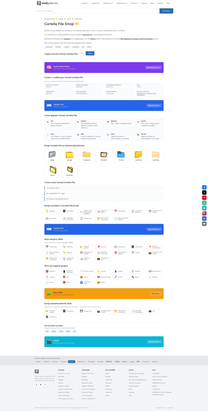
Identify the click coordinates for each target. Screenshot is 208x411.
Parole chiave (133, 377)
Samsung (108, 389)
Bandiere (61, 377)
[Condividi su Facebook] (204, 187)
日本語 (117, 362)
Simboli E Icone (87, 383)
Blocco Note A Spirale (121, 218)
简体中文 (109, 362)
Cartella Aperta (84, 247)
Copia (90, 53)
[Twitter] (40, 384)
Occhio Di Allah (85, 282)
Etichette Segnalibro (137, 311)
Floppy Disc (86, 311)
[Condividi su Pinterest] (204, 198)
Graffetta (67, 246)
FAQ (168, 3)
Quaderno (51, 316)
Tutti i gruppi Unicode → (66, 399)
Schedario (68, 211)
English (38, 362)
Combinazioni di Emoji (136, 373)
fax (74, 331)
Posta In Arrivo (87, 271)
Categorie (95, 3)
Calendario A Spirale (155, 211)
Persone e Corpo (64, 373)
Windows (108, 383)
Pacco (84, 277)
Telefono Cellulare (68, 271)
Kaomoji (160, 3)
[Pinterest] (45, 384)
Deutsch (55, 362)
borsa (68, 331)
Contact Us (156, 389)
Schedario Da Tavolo (155, 253)
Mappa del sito (161, 408)
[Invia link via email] (204, 224)
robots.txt (170, 408)
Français (63, 362)
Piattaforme (108, 3)
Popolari (144, 3)
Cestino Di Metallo (136, 211)
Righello (50, 211)
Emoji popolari (134, 386)
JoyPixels (108, 392)
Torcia (135, 277)
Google (107, 377)
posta (54, 331)
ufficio (89, 47)
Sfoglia (85, 3)
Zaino (66, 282)
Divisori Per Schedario (103, 218)
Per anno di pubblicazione (138, 380)
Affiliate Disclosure (158, 383)
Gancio (101, 271)
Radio (101, 282)
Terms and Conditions (159, 377)
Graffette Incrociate (68, 218)
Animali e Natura (63, 392)
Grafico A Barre (102, 211)
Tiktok (107, 395)
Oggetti (60, 19)
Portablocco (86, 218)
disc (47, 331)
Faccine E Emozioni (88, 389)
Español (46, 362)
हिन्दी (138, 362)
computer (75, 47)
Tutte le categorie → (88, 399)
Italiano (71, 362)
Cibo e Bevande (64, 395)
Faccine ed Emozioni (65, 389)
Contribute (156, 373)
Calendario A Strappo (120, 253)
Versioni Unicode (135, 383)
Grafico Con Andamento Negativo (86, 212)
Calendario (120, 211)
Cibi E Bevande (87, 395)
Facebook (108, 380)
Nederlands (81, 362)
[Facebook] (36, 384)
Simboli (60, 383)
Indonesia (145, 362)
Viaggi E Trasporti (87, 386)
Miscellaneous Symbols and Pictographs (146, 94)
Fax (152, 311)
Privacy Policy (157, 380)
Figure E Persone (88, 373)
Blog (152, 3)
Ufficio (69, 19)
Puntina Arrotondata (154, 247)
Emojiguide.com (49, 19)
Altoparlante (155, 271)
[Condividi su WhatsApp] (204, 203)
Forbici (135, 252)
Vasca (50, 282)
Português (91, 362)
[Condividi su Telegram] (204, 208)
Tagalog (154, 362)
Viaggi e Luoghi (63, 386)
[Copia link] (204, 218)
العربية (132, 362)
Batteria (135, 271)
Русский (100, 362)
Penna (118, 277)
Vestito (118, 271)
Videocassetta (104, 277)
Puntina (101, 246)
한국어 (124, 362)
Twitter (107, 386)
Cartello (50, 277)
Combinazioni (121, 3)
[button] (58, 86)
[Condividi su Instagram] (204, 213)
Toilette (153, 277)
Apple (107, 373)
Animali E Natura (87, 392)
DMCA (154, 386)
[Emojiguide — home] (47, 3)
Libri (66, 277)
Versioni (134, 3)
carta (61, 331)
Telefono (50, 271)
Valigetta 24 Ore (103, 258)
